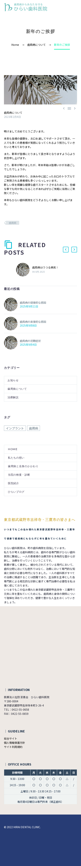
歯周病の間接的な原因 (33, 302)
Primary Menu (73, 7)
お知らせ (13, 380)
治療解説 (13, 397)
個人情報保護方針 (14, 743)
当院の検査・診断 (19, 474)
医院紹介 (13, 483)
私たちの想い (16, 457)
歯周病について (13, 112)
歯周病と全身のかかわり (23, 466)
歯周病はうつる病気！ (45, 267)
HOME (13, 449)
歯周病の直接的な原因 (33, 322)
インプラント (15, 428)
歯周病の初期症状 (30, 341)
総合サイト (10, 738)
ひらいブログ (16, 491)
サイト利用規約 (13, 747)
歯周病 (12, 223)
